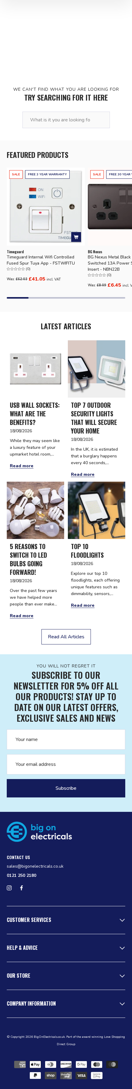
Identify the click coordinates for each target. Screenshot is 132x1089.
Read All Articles (66, 636)
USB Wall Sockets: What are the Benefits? (35, 413)
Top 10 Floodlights (87, 550)
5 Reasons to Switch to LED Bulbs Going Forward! (28, 559)
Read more (21, 466)
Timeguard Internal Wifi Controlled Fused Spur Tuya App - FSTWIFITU (41, 260)
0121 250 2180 (21, 875)
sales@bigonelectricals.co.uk (35, 866)
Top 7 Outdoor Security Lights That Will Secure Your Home (94, 418)
